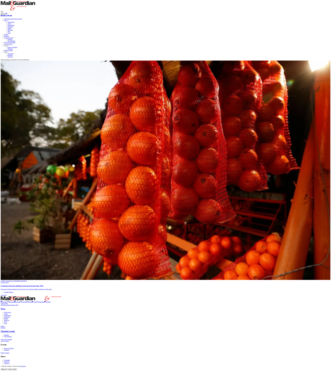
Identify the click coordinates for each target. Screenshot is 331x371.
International (7, 315)
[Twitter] (8, 16)
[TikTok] (7, 16)
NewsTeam (22, 366)
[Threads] (5, 16)
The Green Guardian (6, 339)
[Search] (6, 14)
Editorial (6, 335)
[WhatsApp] (9, 16)
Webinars (6, 350)
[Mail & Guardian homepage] (165, 6)
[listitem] (4, 302)
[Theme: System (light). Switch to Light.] (3, 14)
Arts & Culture (5, 341)
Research (6, 361)
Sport (5, 323)
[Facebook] (1, 16)
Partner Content (5, 353)
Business (3, 327)
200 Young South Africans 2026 (9, 305)
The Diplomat (8, 336)
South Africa (7, 312)
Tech (5, 321)
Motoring (6, 320)
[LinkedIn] (4, 16)
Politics (3, 326)
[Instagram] (2, 16)
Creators (5, 303)
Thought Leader (8, 331)
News (3, 309)
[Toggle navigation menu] (2, 12)
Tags (2, 303)
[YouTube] (11, 16)
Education (7, 317)
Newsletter (7, 360)
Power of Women (9, 348)
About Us (6, 363)
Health (6, 318)
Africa (6, 314)
